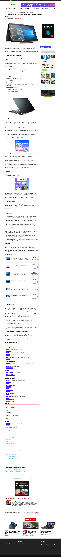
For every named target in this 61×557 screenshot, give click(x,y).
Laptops (9, 12)
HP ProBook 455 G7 (10, 435)
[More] (55, 18)
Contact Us (54, 556)
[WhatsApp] (50, 18)
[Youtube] (54, 544)
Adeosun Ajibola (18, 18)
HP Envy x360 (9, 463)
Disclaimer (44, 556)
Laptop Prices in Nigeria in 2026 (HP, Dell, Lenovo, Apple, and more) (12, 532)
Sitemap (48, 556)
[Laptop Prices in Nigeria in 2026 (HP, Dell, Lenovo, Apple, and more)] (13, 525)
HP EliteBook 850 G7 (10, 458)
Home (6, 12)
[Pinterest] (48, 18)
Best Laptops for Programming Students (14, 450)
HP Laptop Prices (9, 445)
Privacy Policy (34, 556)
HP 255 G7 (8, 430)
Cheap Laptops (9, 441)
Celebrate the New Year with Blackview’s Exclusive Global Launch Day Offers (29, 532)
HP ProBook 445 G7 (10, 437)
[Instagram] (44, 544)
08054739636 (24, 550)
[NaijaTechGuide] (12, 4)
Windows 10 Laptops (25, 498)
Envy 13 (7, 460)
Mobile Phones (25, 530)
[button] (55, 8)
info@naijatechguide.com (26, 552)
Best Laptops (9, 439)
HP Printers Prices (10, 447)
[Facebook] (44, 18)
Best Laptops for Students (11, 454)
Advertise (30, 556)
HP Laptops (8, 452)
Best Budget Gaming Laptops (12, 448)
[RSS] (49, 544)
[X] (46, 18)
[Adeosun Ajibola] (8, 504)
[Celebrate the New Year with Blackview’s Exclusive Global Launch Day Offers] (30, 525)
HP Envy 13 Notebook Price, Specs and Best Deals (13, 512)
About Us (51, 556)
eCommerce (42, 530)
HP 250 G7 (8, 432)
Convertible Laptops (12, 498)
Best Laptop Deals (10, 443)
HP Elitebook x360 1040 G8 (11, 456)
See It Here (34, 259)
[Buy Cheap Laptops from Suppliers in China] (48, 525)
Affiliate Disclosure (39, 556)
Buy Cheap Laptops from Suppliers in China (45, 532)
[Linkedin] (53, 18)
